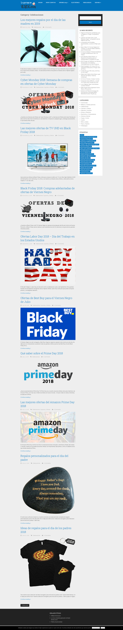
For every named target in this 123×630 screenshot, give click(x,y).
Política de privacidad (56, 622)
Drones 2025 (63, 2)
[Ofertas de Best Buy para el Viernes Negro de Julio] (47, 324)
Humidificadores (85, 150)
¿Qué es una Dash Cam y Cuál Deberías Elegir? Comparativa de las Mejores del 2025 (90, 39)
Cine (92, 142)
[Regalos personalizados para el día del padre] (47, 490)
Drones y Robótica (86, 112)
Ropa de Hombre (85, 169)
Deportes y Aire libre (86, 110)
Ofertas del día (85, 158)
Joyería (83, 120)
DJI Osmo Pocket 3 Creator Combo (90, 79)
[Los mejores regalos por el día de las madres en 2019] (47, 48)
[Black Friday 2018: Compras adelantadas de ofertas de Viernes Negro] (47, 210)
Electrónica (75, 2)
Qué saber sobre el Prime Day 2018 (41, 353)
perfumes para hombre (87, 159)
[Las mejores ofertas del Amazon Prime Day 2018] (47, 427)
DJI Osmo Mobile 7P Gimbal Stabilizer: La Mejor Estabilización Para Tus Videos (91, 53)
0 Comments (48, 27)
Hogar (40, 2)
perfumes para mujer (86, 161)
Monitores (91, 156)
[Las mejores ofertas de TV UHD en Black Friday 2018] (47, 156)
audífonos (83, 140)
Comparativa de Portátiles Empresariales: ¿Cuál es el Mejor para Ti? (90, 44)
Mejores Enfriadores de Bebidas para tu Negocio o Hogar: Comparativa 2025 (90, 34)
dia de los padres (85, 146)
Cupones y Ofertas (49, 87)
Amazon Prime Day (86, 138)
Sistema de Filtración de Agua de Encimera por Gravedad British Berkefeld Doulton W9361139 (89, 92)
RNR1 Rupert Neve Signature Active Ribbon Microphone (90, 88)
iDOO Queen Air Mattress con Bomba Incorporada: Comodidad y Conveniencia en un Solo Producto (91, 63)
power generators (85, 163)
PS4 (94, 165)
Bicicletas (92, 140)
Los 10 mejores (85, 152)
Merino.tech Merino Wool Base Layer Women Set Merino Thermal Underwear (90, 76)
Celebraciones (37, 27)
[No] (121, 628)
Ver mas (97, 2)
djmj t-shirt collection (86, 148)
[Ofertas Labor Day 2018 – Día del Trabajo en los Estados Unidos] (47, 265)
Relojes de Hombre (86, 167)
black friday (84, 142)
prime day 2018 (85, 165)
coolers (83, 144)
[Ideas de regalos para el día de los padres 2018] (47, 565)
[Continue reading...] (25, 75)
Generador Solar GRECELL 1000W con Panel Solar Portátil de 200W (90, 81)
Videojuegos (87, 2)
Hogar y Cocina (85, 118)
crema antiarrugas (92, 144)
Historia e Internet (85, 116)
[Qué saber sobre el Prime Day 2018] (47, 374)
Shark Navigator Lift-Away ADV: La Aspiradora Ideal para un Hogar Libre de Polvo (90, 67)
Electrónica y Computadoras (88, 114)
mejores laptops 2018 (86, 154)
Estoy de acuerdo (96, 627)
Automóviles (84, 102)
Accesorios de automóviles (88, 136)
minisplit (83, 156)
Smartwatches (85, 171)
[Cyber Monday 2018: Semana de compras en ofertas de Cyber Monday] (47, 102)
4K (81, 135)
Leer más (103, 627)
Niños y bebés (84, 122)
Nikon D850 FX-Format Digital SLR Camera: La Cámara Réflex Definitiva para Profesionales (90, 48)
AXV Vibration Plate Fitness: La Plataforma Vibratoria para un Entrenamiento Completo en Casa (90, 58)
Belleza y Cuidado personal (88, 104)
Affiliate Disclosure (56, 615)
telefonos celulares (86, 173)
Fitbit (97, 148)
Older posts (25, 605)
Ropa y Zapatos (51, 2)
